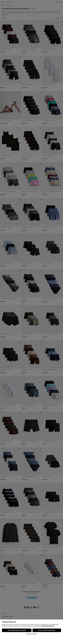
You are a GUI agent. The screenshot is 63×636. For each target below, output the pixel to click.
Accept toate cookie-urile (46, 630)
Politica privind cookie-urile (47, 626)
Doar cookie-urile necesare (17, 630)
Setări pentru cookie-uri (31, 633)
